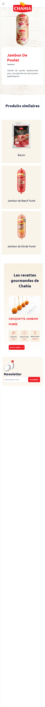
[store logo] (22, 7)
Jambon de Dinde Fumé (21, 246)
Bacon (21, 155)
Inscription (34, 379)
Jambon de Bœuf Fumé (21, 200)
